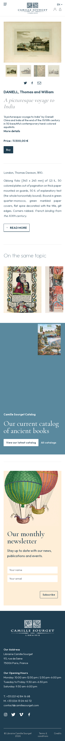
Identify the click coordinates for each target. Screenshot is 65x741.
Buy (8, 149)
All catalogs (48, 442)
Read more (18, 227)
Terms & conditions (43, 734)
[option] (23, 289)
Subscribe (49, 594)
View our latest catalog (21, 442)
